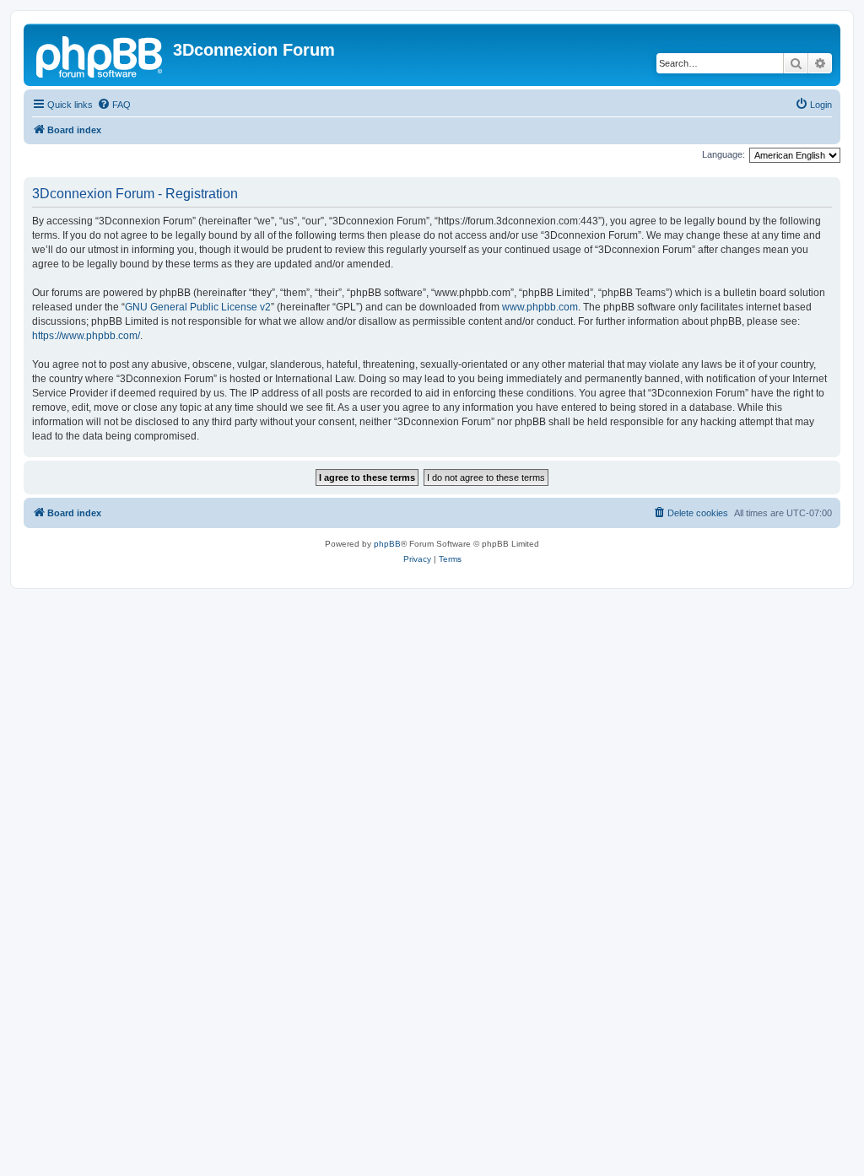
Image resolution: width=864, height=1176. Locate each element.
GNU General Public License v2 (198, 307)
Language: (723, 154)
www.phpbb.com (540, 307)
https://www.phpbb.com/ (86, 336)
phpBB (387, 543)
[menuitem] (114, 104)
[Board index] (100, 55)
